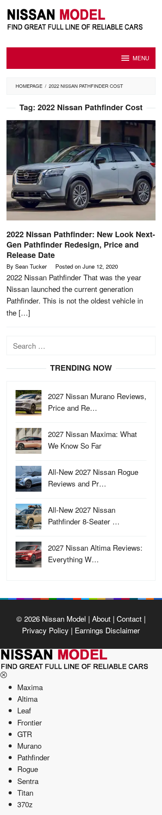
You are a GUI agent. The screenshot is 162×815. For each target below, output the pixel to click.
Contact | (130, 618)
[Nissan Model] (81, 17)
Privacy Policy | (47, 630)
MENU (141, 58)
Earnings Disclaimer (106, 630)
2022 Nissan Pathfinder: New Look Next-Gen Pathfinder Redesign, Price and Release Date (80, 244)
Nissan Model (64, 618)
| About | (100, 618)
